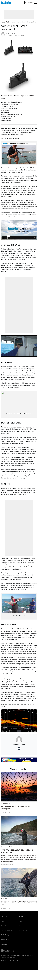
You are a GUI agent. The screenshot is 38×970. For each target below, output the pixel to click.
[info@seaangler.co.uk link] (19, 748)
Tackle (8, 22)
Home (3, 22)
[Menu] (35, 2)
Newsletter (28, 3)
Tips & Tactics (23, 930)
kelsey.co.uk (19, 960)
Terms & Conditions (6, 930)
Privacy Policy (5, 939)
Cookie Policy (5, 935)
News (20, 921)
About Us (3, 926)
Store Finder (4, 944)
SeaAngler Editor (11, 33)
